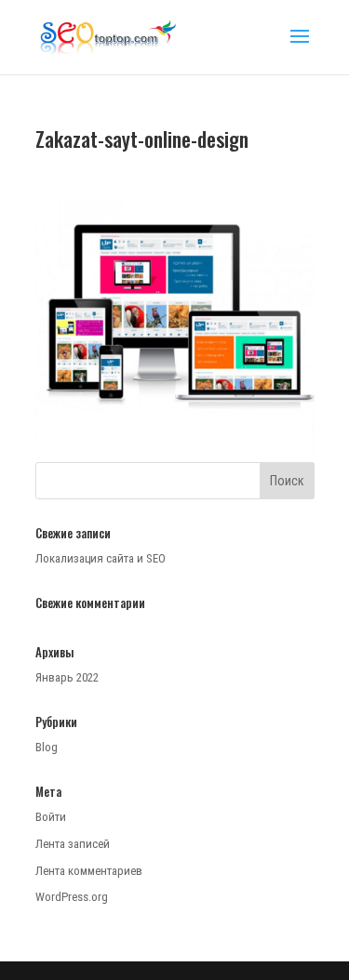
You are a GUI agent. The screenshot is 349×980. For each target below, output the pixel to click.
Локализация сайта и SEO (100, 558)
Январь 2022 (67, 677)
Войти (50, 817)
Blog (46, 747)
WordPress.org (71, 897)
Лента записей (72, 844)
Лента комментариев (88, 871)
